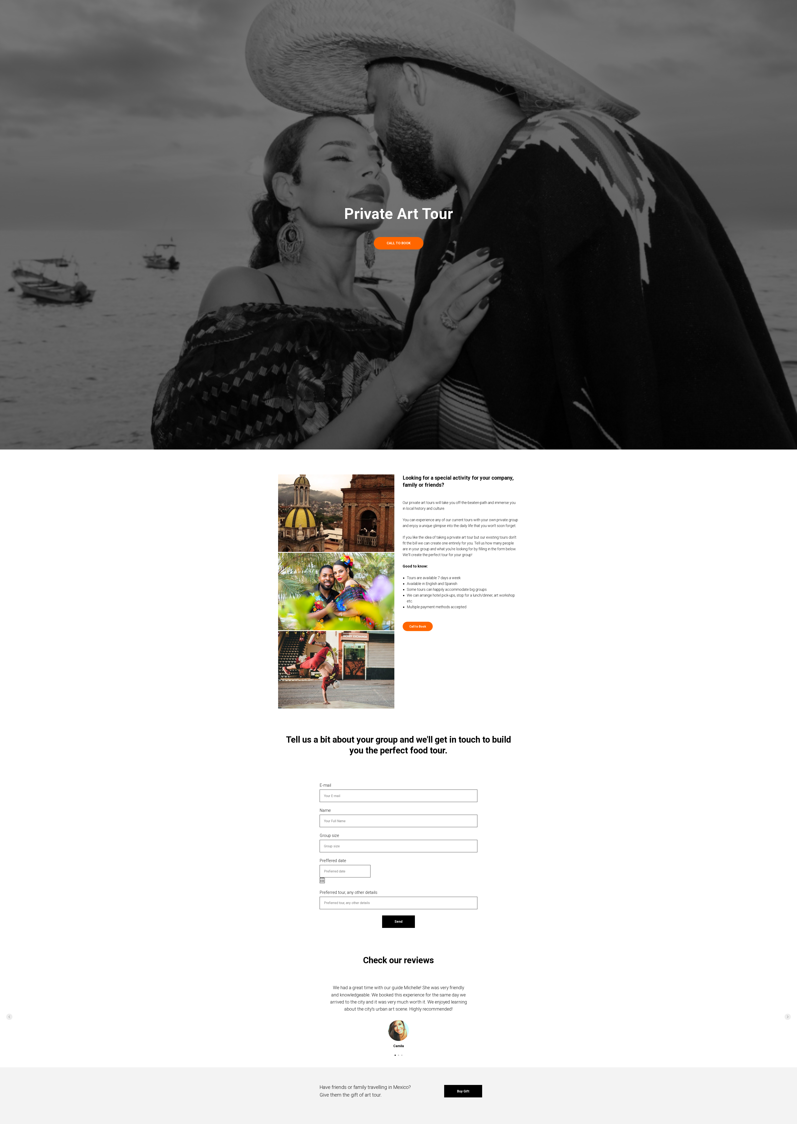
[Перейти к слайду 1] (395, 1055)
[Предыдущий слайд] (9, 1017)
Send (398, 922)
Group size (329, 835)
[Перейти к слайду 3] (401, 1055)
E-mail (325, 785)
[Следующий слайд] (788, 1017)
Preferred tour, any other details (348, 892)
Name (325, 810)
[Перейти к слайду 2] (398, 1055)
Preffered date (333, 860)
